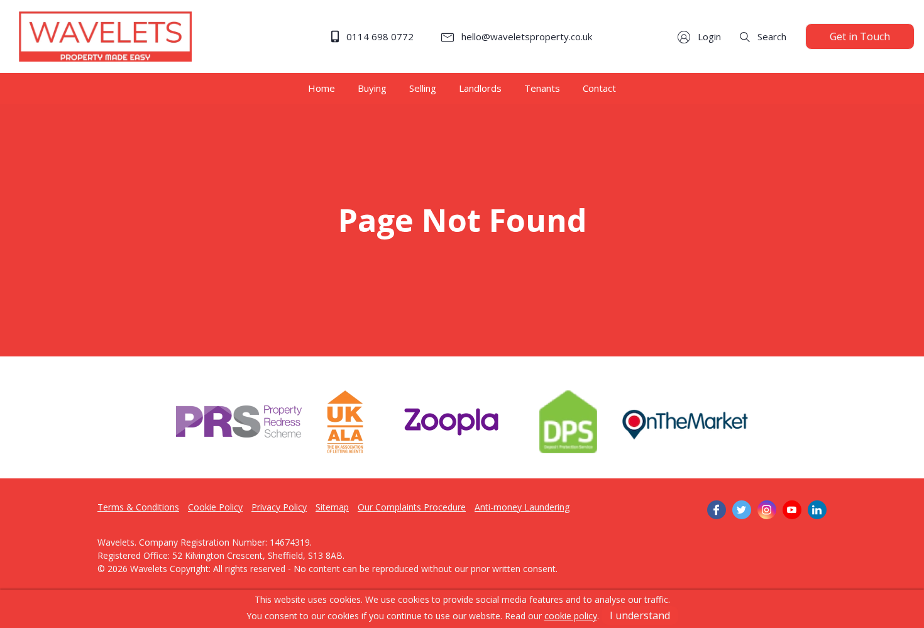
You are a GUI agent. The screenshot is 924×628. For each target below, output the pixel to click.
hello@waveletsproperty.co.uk (525, 36)
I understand (640, 615)
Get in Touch (860, 36)
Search (770, 36)
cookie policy (570, 616)
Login (708, 36)
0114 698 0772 (379, 36)
